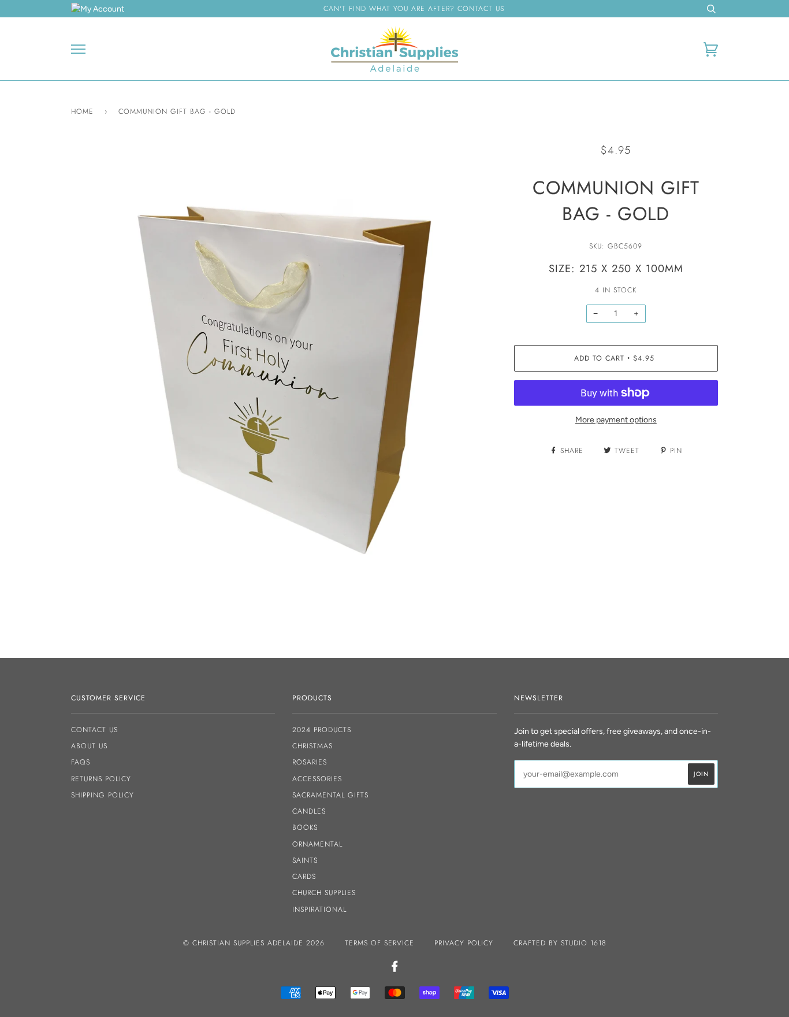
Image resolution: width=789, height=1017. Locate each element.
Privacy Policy (463, 943)
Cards (304, 876)
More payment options (616, 420)
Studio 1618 (583, 943)
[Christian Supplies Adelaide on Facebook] (395, 968)
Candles (309, 811)
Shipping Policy (102, 795)
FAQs (80, 762)
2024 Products (321, 730)
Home (82, 111)
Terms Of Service (379, 943)
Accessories (317, 779)
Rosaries (309, 762)
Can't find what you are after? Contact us (413, 8)
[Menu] (78, 49)
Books (305, 827)
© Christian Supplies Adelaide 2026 (254, 943)
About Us (89, 746)
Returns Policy (101, 779)
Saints (305, 860)
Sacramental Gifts (330, 795)
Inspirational (319, 909)
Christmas (312, 746)
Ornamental (317, 844)
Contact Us (94, 730)
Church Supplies (324, 893)
